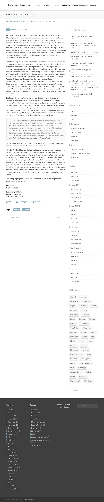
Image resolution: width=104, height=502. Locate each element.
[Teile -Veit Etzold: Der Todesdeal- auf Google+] (28, 201)
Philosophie (85, 359)
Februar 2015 (75, 231)
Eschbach (85, 314)
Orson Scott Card (76, 354)
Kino (92, 336)
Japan (84, 336)
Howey (83, 332)
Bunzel (93, 306)
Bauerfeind (74, 301)
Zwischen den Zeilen (51, 5)
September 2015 (77, 202)
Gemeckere (75, 124)
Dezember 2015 (76, 189)
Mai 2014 (74, 269)
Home (37, 5)
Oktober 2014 (76, 248)
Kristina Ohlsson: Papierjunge (81, 36)
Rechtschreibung (85, 363)
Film (72, 120)
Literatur (74, 136)
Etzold (16, 210)
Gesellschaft (74, 328)
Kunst (90, 341)
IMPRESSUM (29, 499)
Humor (93, 332)
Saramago (82, 367)
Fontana (92, 319)
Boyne (72, 306)
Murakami (85, 350)
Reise (73, 145)
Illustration (74, 336)
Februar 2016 (75, 181)
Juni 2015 (74, 214)
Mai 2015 (74, 218)
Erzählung (74, 314)
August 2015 (75, 206)
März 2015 (74, 227)
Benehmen (86, 301)
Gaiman (73, 323)
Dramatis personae (80, 5)
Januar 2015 (75, 235)
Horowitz (73, 332)
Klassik (72, 341)
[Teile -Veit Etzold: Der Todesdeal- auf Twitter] (20, 201)
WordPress (88, 381)
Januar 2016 (75, 185)
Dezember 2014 (76, 239)
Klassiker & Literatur (78, 128)
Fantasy (82, 319)
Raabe (72, 363)
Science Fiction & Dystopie (80, 153)
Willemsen (82, 376)
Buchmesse (83, 306)
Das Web (74, 115)
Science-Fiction (75, 372)
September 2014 (77, 252)
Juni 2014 (74, 265)
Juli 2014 (74, 260)
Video (72, 376)
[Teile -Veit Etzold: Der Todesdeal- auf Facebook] (11, 201)
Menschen (74, 141)
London (83, 345)
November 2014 (76, 244)
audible (83, 297)
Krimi (81, 341)
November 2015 (76, 193)
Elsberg (84, 310)
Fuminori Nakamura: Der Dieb (81, 94)
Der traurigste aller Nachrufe (81, 56)
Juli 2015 (74, 210)
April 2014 (74, 273)
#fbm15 (73, 297)
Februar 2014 (75, 281)
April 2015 (74, 223)
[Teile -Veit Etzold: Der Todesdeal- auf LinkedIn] (37, 201)
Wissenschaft (75, 157)
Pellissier (73, 359)
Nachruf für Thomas (78, 52)
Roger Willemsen (77, 76)
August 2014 (75, 256)
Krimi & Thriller (28, 21)
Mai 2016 (74, 172)
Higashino (87, 328)
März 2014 (74, 277)
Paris (89, 354)
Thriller (26, 210)
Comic (73, 111)
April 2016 (74, 176)
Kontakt (93, 5)
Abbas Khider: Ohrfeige (79, 70)
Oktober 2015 (76, 197)
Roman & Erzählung (78, 149)
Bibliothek (66, 5)
